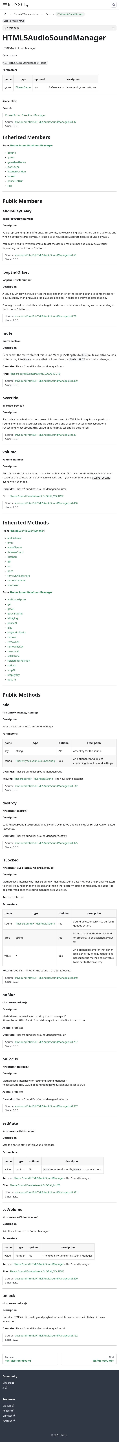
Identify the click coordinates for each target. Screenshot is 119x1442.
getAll (10, 609)
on (9, 566)
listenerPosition (16, 171)
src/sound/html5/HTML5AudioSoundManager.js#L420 (46, 1278)
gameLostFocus (16, 162)
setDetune (13, 656)
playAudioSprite (16, 632)
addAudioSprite (16, 599)
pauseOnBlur (15, 181)
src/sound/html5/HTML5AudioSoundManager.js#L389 (46, 381)
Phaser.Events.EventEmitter (27, 531)
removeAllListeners (18, 575)
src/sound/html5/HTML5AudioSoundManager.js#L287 (46, 1042)
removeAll (13, 642)
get (9, 604)
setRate (11, 665)
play (9, 628)
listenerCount (15, 552)
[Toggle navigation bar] (4, 4)
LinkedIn (7, 1415)
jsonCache (13, 167)
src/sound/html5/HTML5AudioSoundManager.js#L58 (45, 255)
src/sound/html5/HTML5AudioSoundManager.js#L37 (45, 122)
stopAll (11, 670)
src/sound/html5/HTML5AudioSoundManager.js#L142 (46, 786)
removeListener (16, 580)
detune (11, 152)
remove (11, 637)
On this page (12, 28)
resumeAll (13, 651)
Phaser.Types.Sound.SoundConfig (35, 761)
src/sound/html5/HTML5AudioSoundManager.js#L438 (46, 503)
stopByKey (13, 675)
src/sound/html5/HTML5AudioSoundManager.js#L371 (46, 1192)
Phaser (6, 1410)
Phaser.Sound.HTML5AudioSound (33, 778)
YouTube (7, 1420)
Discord (7, 1383)
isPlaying (12, 618)
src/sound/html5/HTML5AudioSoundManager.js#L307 (46, 1106)
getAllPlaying (15, 613)
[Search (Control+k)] (114, 5)
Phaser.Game (23, 87)
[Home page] (5, 14)
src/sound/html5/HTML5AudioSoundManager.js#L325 (46, 843)
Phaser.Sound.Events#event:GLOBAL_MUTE (35, 373)
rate (9, 185)
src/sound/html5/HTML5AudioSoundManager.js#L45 (45, 434)
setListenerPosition (18, 660)
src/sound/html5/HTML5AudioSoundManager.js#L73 (45, 316)
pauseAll (12, 623)
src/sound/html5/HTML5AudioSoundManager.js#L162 (46, 1335)
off (9, 561)
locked (11, 176)
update (11, 679)
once (10, 571)
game (10, 157)
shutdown (13, 585)
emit (10, 542)
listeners (12, 557)
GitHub (6, 1405)
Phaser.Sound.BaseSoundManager (25, 115)
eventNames (14, 547)
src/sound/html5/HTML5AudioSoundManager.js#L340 (46, 978)
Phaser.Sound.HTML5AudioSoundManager (39, 1178)
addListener (14, 538)
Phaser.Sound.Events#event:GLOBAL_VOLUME (37, 496)
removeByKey (15, 646)
